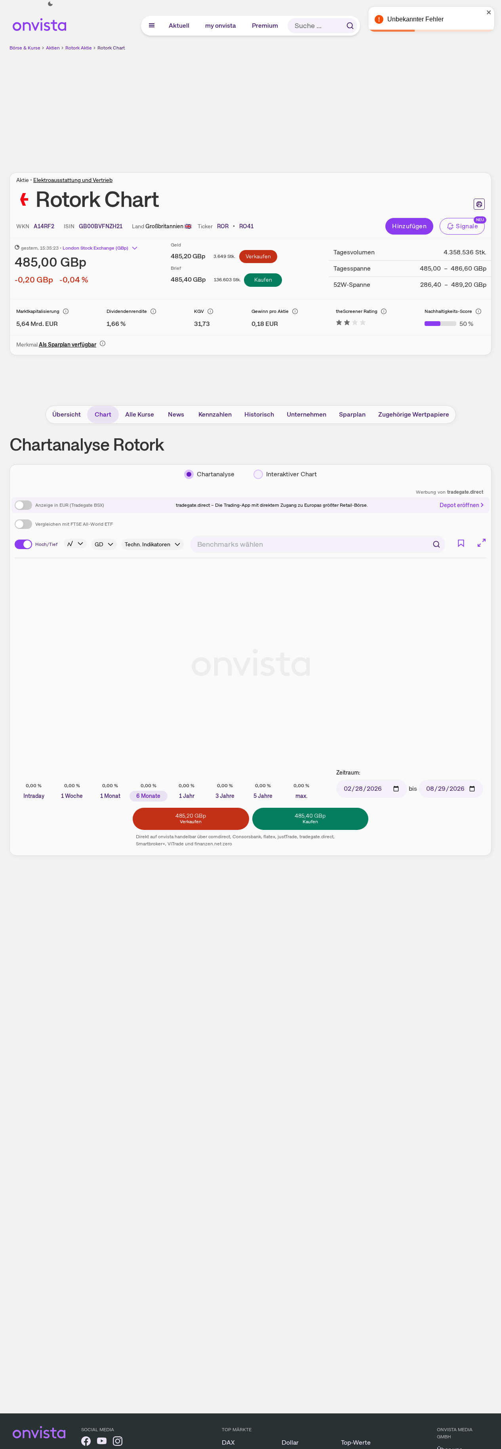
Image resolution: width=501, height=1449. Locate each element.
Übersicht (66, 414)
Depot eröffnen (459, 505)
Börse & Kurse (25, 48)
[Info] (65, 311)
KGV (199, 311)
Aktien (53, 48)
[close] (489, 12)
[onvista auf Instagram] (117, 1442)
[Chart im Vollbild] (481, 542)
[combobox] (317, 544)
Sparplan (352, 414)
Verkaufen (258, 256)
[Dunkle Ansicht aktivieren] (50, 4)
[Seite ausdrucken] (479, 204)
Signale (467, 226)
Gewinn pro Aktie (270, 311)
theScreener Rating (356, 311)
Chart (103, 414)
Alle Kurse (139, 414)
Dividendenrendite (127, 311)
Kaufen (263, 279)
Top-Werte (356, 1442)
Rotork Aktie (78, 48)
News (176, 414)
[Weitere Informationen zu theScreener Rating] (351, 324)
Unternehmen (306, 414)
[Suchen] (350, 25)
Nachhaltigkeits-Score (448, 311)
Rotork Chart (111, 48)
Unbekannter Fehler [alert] (415, 19)
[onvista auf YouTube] (102, 1442)
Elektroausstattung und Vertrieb (72, 180)
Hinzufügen (409, 226)
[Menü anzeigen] (152, 26)
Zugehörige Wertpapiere (413, 414)
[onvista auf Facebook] (86, 1442)
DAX (228, 1442)
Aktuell (179, 25)
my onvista (221, 25)
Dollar (290, 1442)
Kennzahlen (215, 414)
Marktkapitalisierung (37, 311)
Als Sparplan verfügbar (67, 344)
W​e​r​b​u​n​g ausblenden (319, 107)
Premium (265, 25)
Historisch (259, 414)
